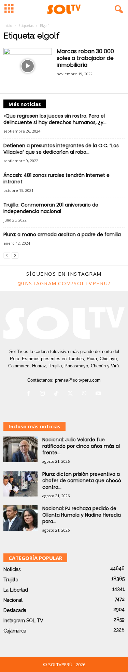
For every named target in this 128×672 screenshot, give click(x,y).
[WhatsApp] (86, 394)
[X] (72, 394)
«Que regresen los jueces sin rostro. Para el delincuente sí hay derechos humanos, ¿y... (54, 119)
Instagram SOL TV (23, 620)
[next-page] (15, 255)
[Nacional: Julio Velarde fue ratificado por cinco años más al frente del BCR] (20, 449)
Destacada (14, 610)
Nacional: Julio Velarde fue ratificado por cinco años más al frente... (81, 446)
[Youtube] (99, 394)
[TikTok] (58, 394)
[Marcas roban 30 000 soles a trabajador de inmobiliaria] (27, 66)
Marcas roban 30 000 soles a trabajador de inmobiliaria (85, 58)
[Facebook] (30, 394)
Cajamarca (14, 630)
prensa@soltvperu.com (78, 380)
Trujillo (10, 579)
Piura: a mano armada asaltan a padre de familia (62, 234)
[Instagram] (44, 394)
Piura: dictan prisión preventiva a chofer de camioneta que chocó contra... (81, 480)
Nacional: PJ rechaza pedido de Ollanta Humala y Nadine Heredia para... (81, 515)
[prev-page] (6, 255)
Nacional (13, 600)
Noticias (12, 569)
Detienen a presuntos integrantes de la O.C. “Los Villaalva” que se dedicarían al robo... (61, 148)
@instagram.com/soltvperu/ (64, 283)
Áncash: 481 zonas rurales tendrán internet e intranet (56, 178)
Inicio (7, 25)
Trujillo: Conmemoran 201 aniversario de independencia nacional (50, 208)
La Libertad (15, 590)
